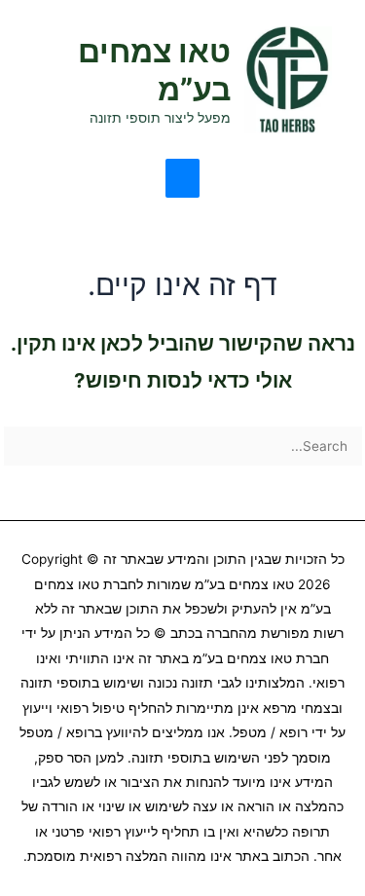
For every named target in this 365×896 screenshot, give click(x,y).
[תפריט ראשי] (182, 178)
